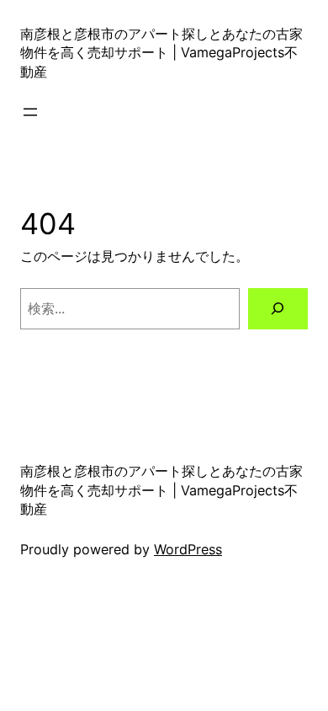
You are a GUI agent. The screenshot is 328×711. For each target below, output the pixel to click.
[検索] (278, 309)
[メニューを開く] (30, 112)
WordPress (188, 549)
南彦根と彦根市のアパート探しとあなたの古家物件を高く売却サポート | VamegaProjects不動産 (161, 52)
